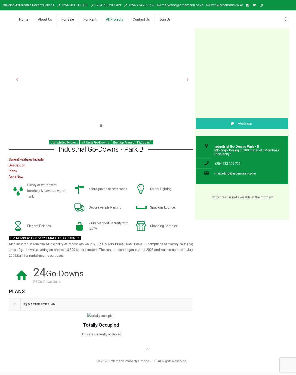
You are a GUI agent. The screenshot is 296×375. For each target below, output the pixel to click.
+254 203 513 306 (74, 5)
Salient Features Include (26, 159)
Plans (13, 171)
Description (17, 165)
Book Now (16, 177)
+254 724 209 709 (141, 5)
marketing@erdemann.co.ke (182, 5)
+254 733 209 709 (108, 5)
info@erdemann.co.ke (227, 5)
